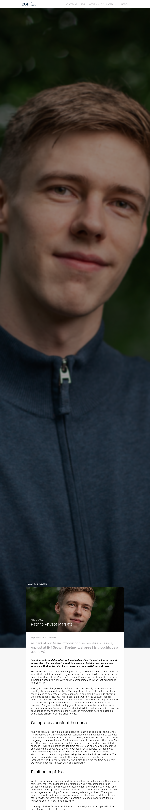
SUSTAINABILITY (96, 4)
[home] (29, 4)
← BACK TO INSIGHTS (36, 584)
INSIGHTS (124, 4)
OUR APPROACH (71, 4)
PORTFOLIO (111, 4)
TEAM (83, 4)
